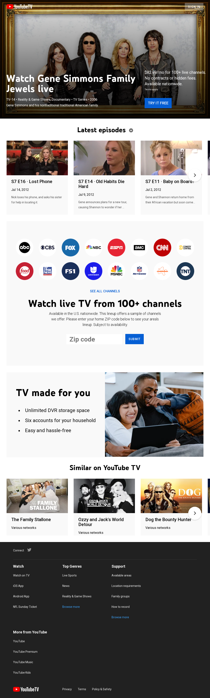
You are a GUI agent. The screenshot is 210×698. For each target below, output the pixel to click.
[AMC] (139, 248)
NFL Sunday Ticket (25, 606)
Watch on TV (21, 575)
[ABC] (24, 248)
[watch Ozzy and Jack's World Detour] (104, 496)
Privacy (67, 689)
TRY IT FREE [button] (158, 103)
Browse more (71, 606)
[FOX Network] (70, 248)
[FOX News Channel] (47, 271)
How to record (121, 606)
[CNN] (162, 248)
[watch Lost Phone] (37, 158)
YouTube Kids (22, 672)
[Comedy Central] (185, 248)
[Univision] (93, 271)
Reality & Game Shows (76, 596)
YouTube (19, 641)
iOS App (18, 586)
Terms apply (151, 89)
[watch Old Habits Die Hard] (104, 158)
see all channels (105, 291)
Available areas (121, 575)
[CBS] (47, 248)
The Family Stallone (31, 519)
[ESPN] (116, 248)
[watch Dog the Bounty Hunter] (171, 496)
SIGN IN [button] (194, 6)
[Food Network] (24, 271)
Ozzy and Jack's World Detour (101, 522)
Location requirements (126, 586)
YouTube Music (23, 662)
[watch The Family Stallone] (37, 496)
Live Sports (69, 575)
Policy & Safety (102, 689)
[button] (194, 175)
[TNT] (185, 271)
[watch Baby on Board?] (171, 158)
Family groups (121, 596)
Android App (21, 596)
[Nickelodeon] (162, 271)
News (66, 586)
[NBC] (93, 248)
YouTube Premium (25, 651)
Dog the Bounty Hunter (168, 519)
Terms (82, 689)
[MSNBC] (116, 271)
